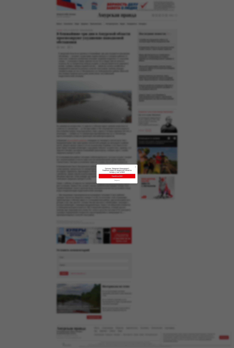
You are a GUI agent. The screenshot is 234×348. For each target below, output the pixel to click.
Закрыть (117, 180)
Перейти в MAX (117, 176)
